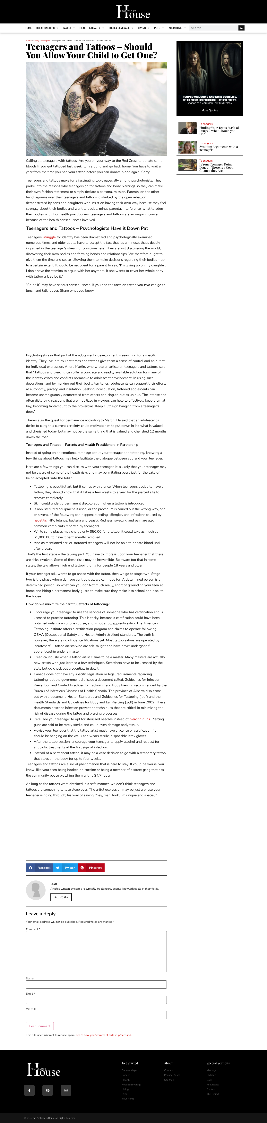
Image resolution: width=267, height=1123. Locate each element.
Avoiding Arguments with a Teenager (218, 148)
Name (31, 978)
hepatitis (40, 520)
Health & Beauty (90, 28)
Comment (33, 929)
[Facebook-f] (29, 1090)
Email (30, 993)
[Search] (241, 28)
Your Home (175, 28)
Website (31, 1009)
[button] (39, 867)
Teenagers (45, 40)
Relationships (45, 28)
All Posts (61, 897)
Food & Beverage (119, 28)
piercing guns (140, 719)
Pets (157, 28)
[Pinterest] (47, 1090)
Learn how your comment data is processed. (104, 1035)
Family (67, 28)
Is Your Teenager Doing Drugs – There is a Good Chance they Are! (216, 167)
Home (28, 28)
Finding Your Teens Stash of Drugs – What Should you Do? (219, 131)
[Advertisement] (96, 323)
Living (142, 28)
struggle (49, 237)
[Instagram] (66, 1090)
